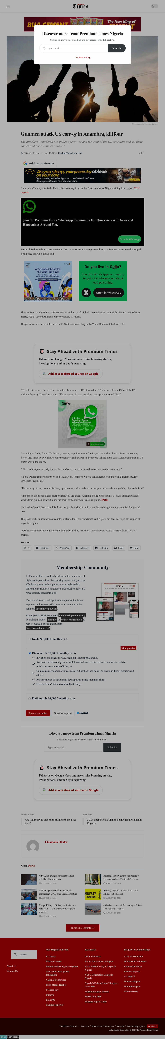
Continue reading (82, 57)
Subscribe (117, 48)
